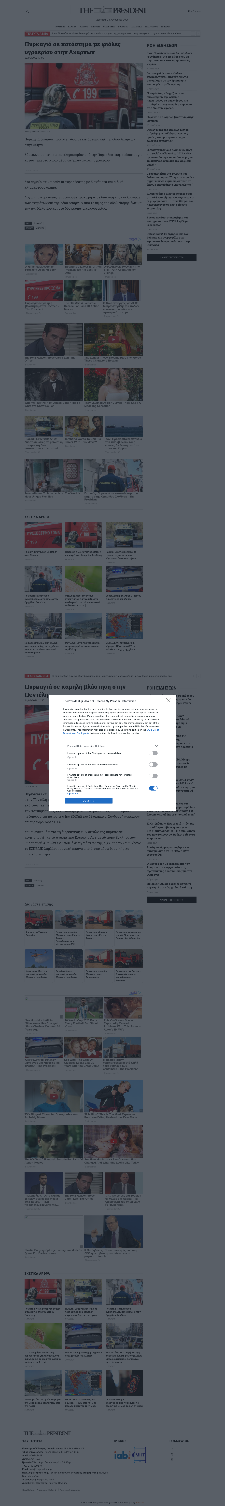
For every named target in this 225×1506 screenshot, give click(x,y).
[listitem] (112, 746)
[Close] (169, 701)
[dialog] (112, 753)
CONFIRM (89, 801)
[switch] (153, 753)
